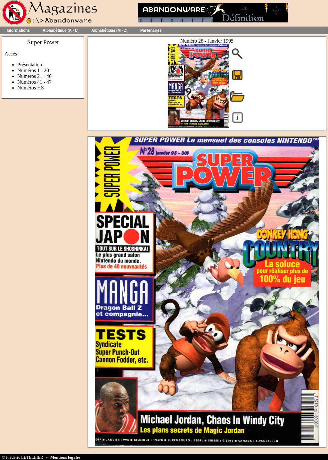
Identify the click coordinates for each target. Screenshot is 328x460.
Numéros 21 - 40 (34, 76)
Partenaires (151, 30)
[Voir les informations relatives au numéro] (237, 122)
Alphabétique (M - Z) (109, 30)
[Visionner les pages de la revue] (198, 126)
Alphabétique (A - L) (60, 30)
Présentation (29, 64)
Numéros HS (30, 87)
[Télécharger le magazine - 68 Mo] (237, 79)
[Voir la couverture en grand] (237, 58)
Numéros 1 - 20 (33, 70)
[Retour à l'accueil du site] (49, 23)
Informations (18, 30)
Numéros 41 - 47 (34, 82)
